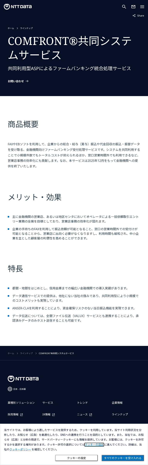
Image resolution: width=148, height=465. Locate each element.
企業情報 (117, 402)
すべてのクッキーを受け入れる (122, 458)
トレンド (82, 402)
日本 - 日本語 (19, 389)
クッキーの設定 (76, 458)
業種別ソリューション (21, 402)
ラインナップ (26, 28)
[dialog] (74, 444)
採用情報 (13, 414)
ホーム (11, 28)
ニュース (82, 414)
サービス (47, 402)
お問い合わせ (16, 81)
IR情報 (46, 414)
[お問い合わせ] (133, 6)
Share (138, 15)
